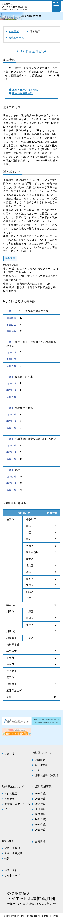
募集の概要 (10, 793)
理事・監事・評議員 (46, 775)
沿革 (37, 770)
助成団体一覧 (16, 37)
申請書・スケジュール (17, 804)
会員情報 (40, 841)
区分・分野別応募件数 (25, 89)
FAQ (7, 809)
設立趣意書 (41, 765)
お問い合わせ (12, 870)
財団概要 (40, 759)
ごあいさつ (10, 753)
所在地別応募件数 (22, 93)
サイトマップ (12, 875)
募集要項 (14, 31)
